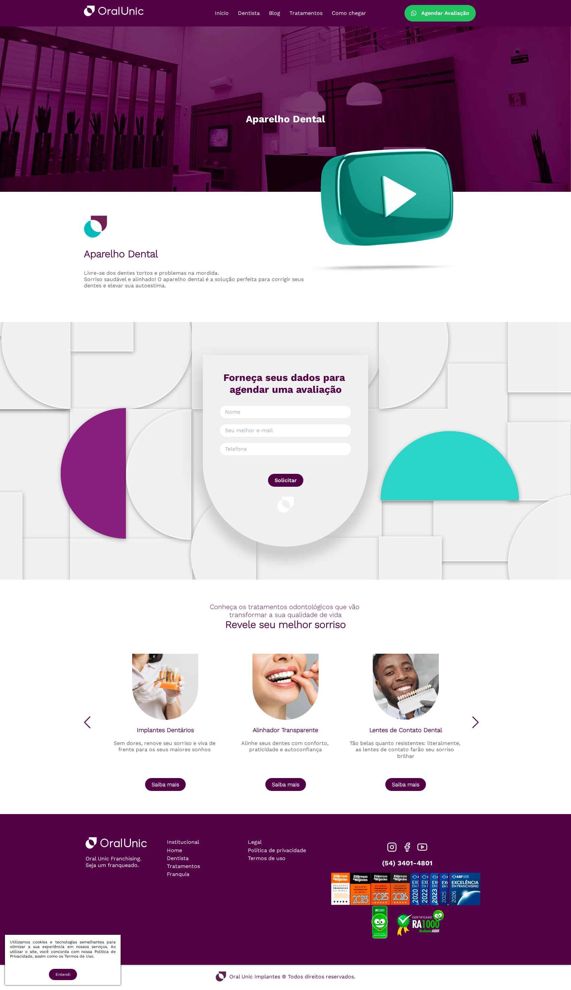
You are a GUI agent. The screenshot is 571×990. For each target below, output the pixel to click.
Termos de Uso (78, 956)
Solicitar (286, 480)
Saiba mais (165, 784)
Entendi (63, 974)
